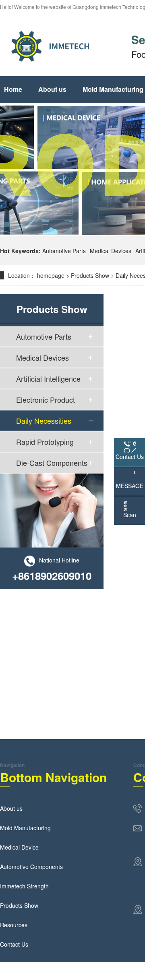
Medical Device (19, 847)
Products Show (90, 275)
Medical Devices (110, 251)
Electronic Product (45, 399)
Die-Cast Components (51, 462)
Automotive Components (31, 867)
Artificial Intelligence (48, 378)
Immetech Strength (24, 886)
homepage (50, 275)
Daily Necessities (43, 420)
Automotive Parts (64, 251)
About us (52, 89)
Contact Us (14, 944)
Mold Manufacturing (25, 828)
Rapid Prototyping (45, 441)
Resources (13, 925)
